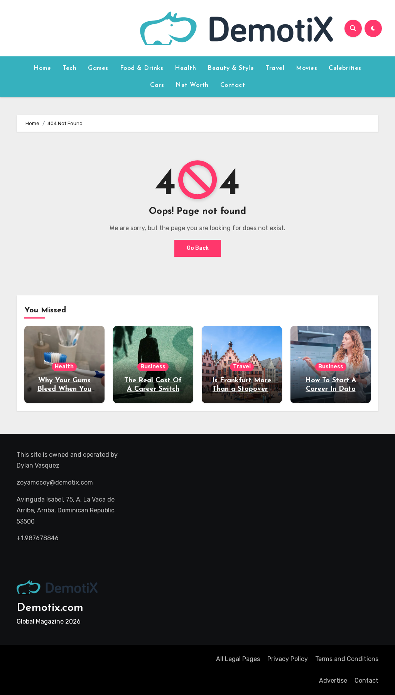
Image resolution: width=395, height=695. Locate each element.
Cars (157, 85)
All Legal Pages (238, 659)
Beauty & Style (231, 68)
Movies (306, 68)
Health (185, 68)
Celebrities (345, 68)
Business (152, 366)
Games (98, 68)
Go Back (198, 248)
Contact (232, 85)
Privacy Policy (287, 659)
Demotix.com (50, 608)
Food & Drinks (142, 68)
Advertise (333, 680)
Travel (274, 68)
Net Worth (192, 85)
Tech (69, 68)
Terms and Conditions (346, 659)
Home (42, 68)
